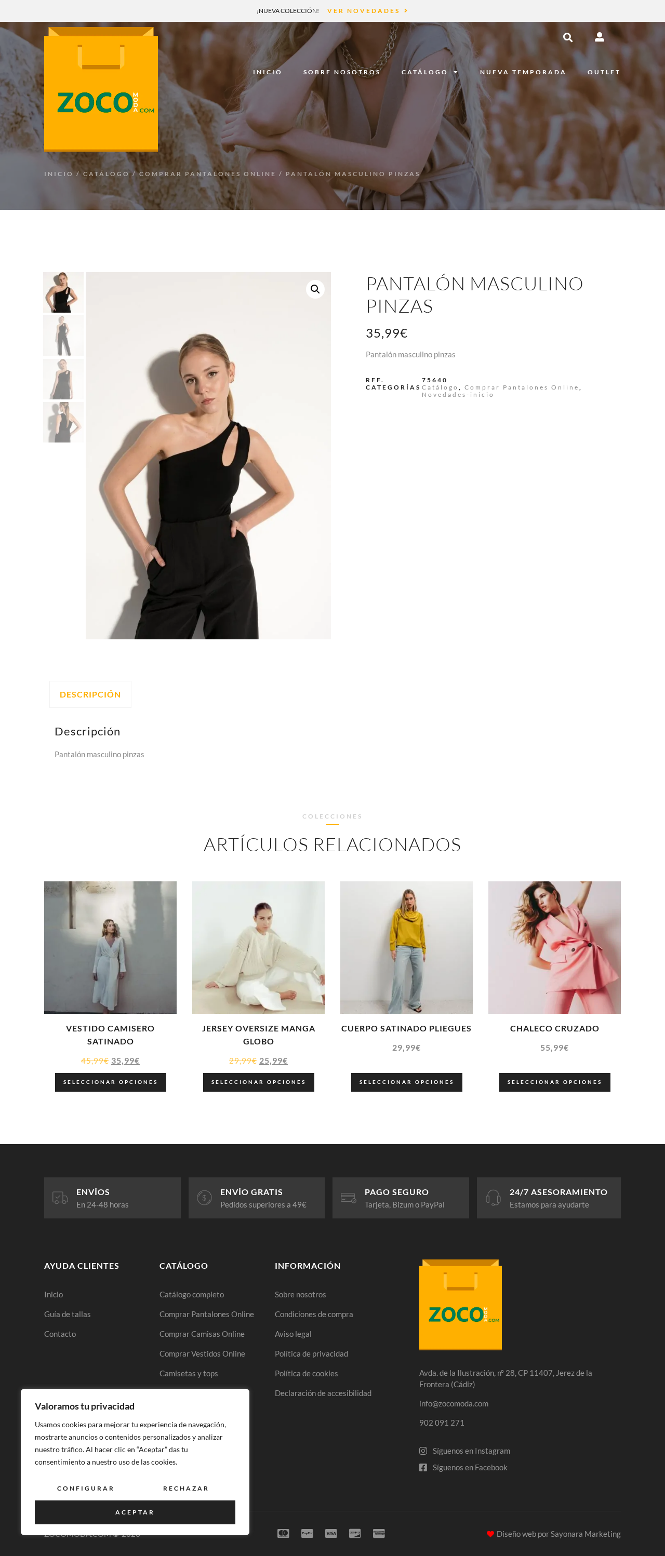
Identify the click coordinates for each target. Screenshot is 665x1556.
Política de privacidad (311, 1353)
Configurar (86, 1488)
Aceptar (135, 1512)
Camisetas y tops (188, 1373)
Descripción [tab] (90, 694)
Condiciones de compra (314, 1314)
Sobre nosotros (342, 72)
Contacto (60, 1333)
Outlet (604, 72)
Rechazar (186, 1488)
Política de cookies (306, 1373)
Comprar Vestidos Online (202, 1353)
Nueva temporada (523, 72)
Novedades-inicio (458, 394)
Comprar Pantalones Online (207, 174)
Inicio (268, 72)
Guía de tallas (67, 1314)
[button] (567, 37)
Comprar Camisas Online (202, 1333)
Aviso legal (293, 1333)
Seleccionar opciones (110, 1082)
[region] (135, 1462)
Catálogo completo (191, 1294)
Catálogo (425, 72)
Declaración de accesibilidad (323, 1393)
